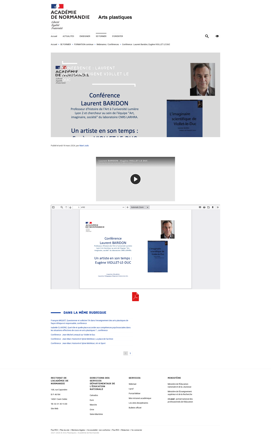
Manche (93, 404)
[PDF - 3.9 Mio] (135, 296)
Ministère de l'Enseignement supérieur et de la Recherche (180, 393)
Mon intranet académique (140, 398)
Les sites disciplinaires (138, 402)
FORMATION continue (83, 44)
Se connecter (136, 430)
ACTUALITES (68, 36)
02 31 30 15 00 (60, 403)
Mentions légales (78, 430)
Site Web (54, 408)
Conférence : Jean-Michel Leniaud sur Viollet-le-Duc (73, 334)
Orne (92, 409)
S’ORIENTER (117, 36)
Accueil (54, 36)
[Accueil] (135, 16)
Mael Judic (84, 145)
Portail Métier (134, 393)
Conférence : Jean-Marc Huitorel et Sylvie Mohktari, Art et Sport (78, 343)
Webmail (132, 384)
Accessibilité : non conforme (98, 430)
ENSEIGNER (85, 36)
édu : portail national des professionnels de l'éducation (180, 400)
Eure (92, 400)
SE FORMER (101, 36)
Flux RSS (54, 430)
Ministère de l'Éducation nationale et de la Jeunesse (179, 385)
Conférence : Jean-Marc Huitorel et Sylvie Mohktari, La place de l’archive (82, 339)
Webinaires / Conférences (108, 44)
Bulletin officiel (135, 407)
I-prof (131, 388)
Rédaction (125, 430)
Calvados (94, 395)
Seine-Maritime (96, 414)
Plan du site (64, 430)
